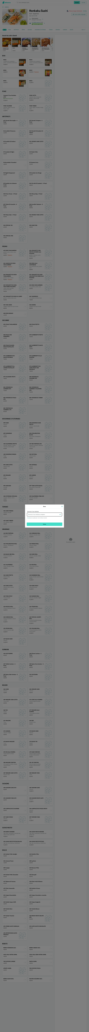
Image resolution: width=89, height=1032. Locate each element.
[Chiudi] (62, 506)
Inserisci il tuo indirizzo (33, 511)
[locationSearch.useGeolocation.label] (60, 514)
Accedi (28, 518)
